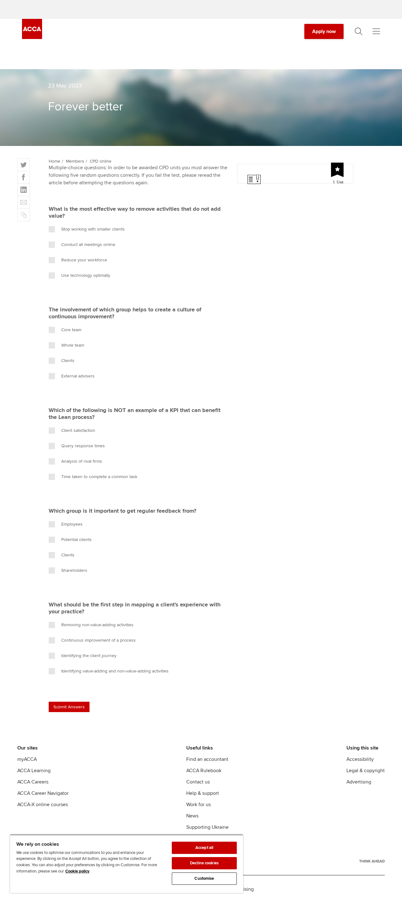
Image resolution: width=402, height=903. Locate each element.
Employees (72, 524)
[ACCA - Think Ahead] (372, 861)
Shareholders (74, 570)
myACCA (27, 759)
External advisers (78, 376)
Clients (67, 360)
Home (54, 161)
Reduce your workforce (84, 260)
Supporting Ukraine (207, 827)
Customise (204, 878)
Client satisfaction (78, 430)
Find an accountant (207, 759)
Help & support (202, 793)
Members (75, 161)
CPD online (100, 161)
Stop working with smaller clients (93, 229)
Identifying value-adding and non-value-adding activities (115, 671)
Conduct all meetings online (89, 244)
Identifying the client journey (89, 655)
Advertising (358, 782)
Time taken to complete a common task (99, 476)
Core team (71, 329)
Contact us (198, 782)
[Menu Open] (376, 31)
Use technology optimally (85, 275)
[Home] (32, 37)
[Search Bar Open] (358, 31)
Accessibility (360, 759)
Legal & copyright (365, 770)
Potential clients (76, 539)
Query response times (83, 446)
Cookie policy (77, 871)
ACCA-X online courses (42, 804)
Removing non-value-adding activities (98, 624)
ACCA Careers (32, 782)
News (192, 816)
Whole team (72, 345)
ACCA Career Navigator (42, 793)
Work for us (198, 804)
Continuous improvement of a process (98, 640)
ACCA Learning (34, 770)
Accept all (204, 847)
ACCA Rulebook (203, 770)
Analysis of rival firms (81, 461)
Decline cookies (204, 863)
